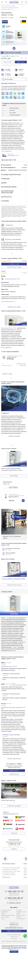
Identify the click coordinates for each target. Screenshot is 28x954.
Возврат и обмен (20, 915)
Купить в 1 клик (7, 62)
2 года (20, 70)
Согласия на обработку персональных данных (18, 949)
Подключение (4, 911)
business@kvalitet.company (14, 928)
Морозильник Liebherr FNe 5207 (18, 685)
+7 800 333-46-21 (14, 898)
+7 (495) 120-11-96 (14, 844)
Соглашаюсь (14, 951)
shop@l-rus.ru (14, 924)
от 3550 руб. (8, 75)
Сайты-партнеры (20, 918)
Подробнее (14, 833)
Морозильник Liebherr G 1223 (8, 328)
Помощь (18, 913)
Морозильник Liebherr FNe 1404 (9, 666)
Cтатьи (3, 918)
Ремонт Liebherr (5, 917)
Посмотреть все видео (14, 806)
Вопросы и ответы (21, 911)
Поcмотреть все (14, 774)
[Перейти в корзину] (26, 2)
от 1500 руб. (8, 70)
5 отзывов (10, 17)
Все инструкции (9, 79)
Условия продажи (14, 936)
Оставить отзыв (14, 264)
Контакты (18, 917)
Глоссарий (19, 910)
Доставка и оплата (6, 910)
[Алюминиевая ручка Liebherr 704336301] (6, 488)
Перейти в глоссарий (14, 436)
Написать (14, 849)
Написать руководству (14, 931)
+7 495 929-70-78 (14, 891)
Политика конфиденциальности (14, 934)
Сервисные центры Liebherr (8, 915)
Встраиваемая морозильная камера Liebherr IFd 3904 (13, 708)
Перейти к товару (7, 373)
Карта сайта (14, 938)
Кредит (3, 913)
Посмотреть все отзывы (14, 267)
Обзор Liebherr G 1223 (13, 155)
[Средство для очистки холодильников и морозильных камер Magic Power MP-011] (6, 496)
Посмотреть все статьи (14, 585)
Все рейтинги (14, 475)
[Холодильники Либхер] (14, 2)
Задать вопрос (14, 770)
